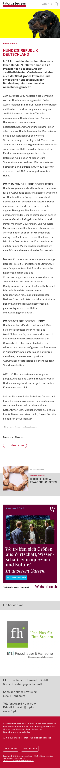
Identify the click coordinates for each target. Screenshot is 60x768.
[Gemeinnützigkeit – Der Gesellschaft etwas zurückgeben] (15, 478)
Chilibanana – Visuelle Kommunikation (18, 760)
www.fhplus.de (13, 711)
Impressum (10, 749)
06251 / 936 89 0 (25, 703)
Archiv (47, 4)
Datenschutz (30, 749)
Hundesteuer (15, 445)
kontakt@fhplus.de (26, 707)
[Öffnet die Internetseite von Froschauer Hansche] (30, 639)
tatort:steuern (14, 4)
